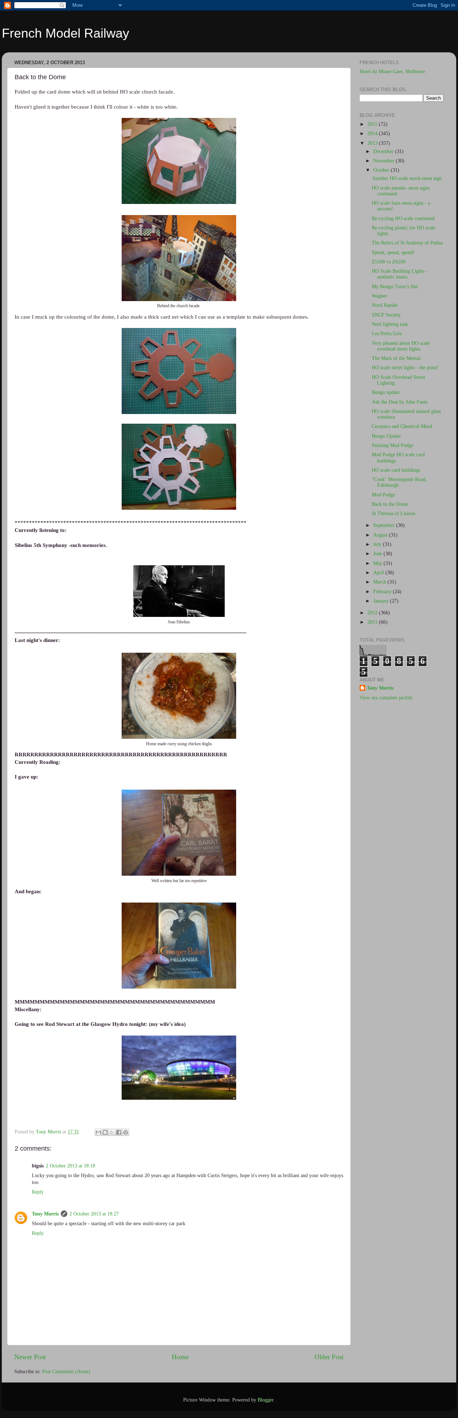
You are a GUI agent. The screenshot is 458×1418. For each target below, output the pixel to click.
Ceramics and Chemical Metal (402, 426)
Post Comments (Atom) (66, 1371)
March (380, 582)
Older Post (329, 1357)
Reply (38, 1192)
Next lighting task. (390, 324)
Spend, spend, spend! (393, 252)
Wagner (379, 296)
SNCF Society (386, 315)
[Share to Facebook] (118, 1132)
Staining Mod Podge (392, 445)
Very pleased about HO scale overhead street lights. (401, 346)
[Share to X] (112, 1132)
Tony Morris (45, 1214)
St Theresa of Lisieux (393, 513)
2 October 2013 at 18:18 (70, 1166)
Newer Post (30, 1357)
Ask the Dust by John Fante (400, 402)
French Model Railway (65, 33)
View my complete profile (386, 697)
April (379, 572)
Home (180, 1357)
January (381, 601)
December (384, 151)
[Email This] (98, 1132)
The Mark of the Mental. (397, 358)
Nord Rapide (385, 305)
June (378, 553)
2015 (373, 124)
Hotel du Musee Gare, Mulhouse (392, 71)
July (378, 544)
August (381, 535)
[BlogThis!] (105, 1132)
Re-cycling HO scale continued (403, 218)
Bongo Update (386, 436)
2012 (373, 612)
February (383, 591)
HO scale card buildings (396, 470)
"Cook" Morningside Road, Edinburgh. (399, 482)
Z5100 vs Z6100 (388, 262)
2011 (373, 622)
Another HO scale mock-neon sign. (407, 178)
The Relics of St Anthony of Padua (407, 243)
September (384, 525)
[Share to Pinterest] (125, 1132)
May (378, 563)
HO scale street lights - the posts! (405, 367)
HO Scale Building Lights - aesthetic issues (400, 274)
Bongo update (386, 392)
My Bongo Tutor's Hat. (395, 286)
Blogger (265, 1400)
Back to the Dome (390, 504)
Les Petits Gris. (387, 333)
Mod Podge (383, 495)
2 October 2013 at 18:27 (94, 1214)
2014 (373, 133)
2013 (373, 143)
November (384, 160)
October (382, 170)
